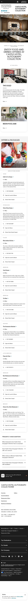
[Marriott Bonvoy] (23, 2)
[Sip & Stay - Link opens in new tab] (14, 155)
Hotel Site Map (4, 575)
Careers (12, 568)
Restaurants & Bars (5, 498)
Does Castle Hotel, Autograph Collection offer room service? (12, 449)
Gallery (15, 493)
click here (13, 598)
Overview (3, 493)
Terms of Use (18, 568)
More (4, 101)
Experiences (4, 500)
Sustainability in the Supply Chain (8, 573)
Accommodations (5, 495)
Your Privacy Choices (7, 572)
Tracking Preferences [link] (5, 568)
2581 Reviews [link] (7, 12)
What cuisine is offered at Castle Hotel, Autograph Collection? (12, 456)
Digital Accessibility (17, 572)
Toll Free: (8, 514)
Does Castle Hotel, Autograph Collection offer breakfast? (12, 463)
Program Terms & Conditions (6, 570)
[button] (18, 2)
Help (9, 575)
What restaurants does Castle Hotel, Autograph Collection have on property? (12, 442)
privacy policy (20, 596)
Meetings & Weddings (6, 503)
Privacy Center (17, 570)
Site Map (18, 573)
